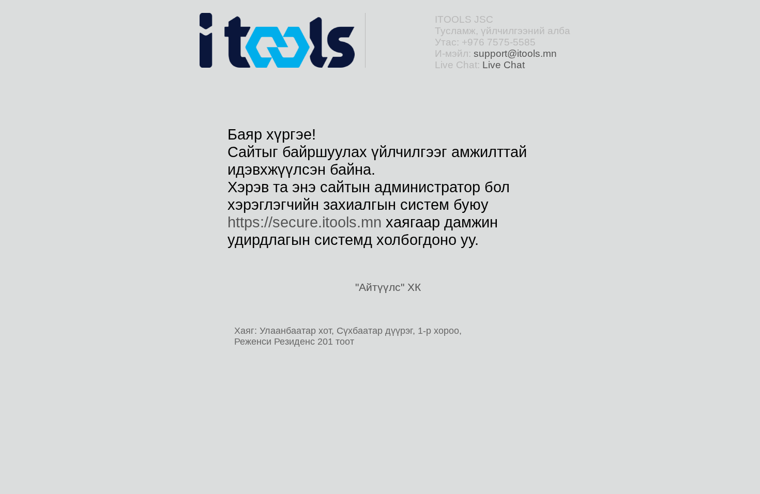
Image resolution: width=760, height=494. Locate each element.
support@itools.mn (515, 53)
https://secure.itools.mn (304, 221)
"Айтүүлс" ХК (388, 287)
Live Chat (503, 64)
